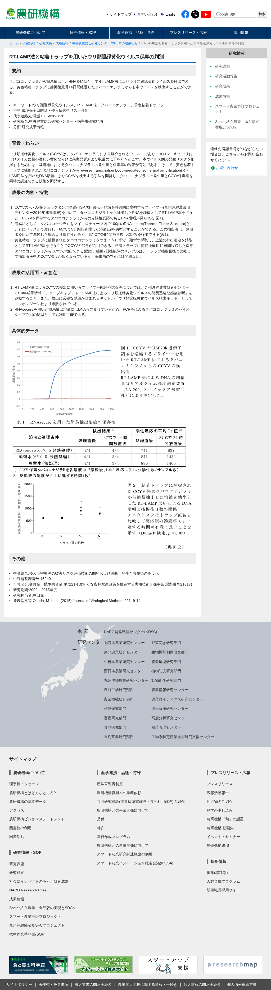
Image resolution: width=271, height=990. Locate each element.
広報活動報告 (218, 793)
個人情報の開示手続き (202, 984)
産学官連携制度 (110, 784)
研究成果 (45, 43)
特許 (100, 828)
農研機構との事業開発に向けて (123, 810)
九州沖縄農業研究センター (126, 680)
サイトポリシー (19, 984)
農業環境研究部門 (166, 662)
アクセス (16, 810)
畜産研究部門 (115, 718)
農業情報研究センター (169, 690)
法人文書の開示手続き (93, 984)
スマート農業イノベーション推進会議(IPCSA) (135, 863)
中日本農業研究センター (124, 662)
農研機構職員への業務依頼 (119, 793)
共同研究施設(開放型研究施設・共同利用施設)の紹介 (141, 801)
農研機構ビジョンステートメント (37, 819)
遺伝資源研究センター (169, 708)
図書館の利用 (20, 828)
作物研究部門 (115, 708)
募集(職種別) (217, 873)
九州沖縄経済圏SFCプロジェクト (37, 925)
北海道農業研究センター (124, 643)
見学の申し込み (220, 810)
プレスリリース (220, 784)
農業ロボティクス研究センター (177, 699)
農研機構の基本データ (27, 801)
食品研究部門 (115, 727)
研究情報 (28, 43)
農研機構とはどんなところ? (32, 793)
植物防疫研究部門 (166, 671)
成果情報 (62, 43)
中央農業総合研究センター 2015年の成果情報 (105, 43)
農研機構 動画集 (220, 828)
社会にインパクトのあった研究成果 (39, 881)
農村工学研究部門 (119, 690)
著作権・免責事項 (53, 984)
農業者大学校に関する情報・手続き (147, 984)
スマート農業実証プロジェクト (35, 916)
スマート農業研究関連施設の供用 (124, 854)
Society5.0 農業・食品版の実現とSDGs (42, 908)
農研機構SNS (218, 845)
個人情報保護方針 (242, 984)
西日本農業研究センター (124, 671)
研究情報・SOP (83, 32)
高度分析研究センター (169, 718)
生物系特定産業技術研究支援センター (182, 737)
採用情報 (240, 32)
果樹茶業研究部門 (119, 737)
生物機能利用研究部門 (169, 652)
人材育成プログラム (223, 881)
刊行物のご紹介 (220, 801)
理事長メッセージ (24, 784)
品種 (100, 819)
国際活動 (16, 837)
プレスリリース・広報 (188, 32)
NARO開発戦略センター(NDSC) (130, 632)
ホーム (14, 43)
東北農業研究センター (122, 652)
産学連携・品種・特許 (135, 32)
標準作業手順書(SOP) (27, 934)
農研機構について (30, 32)
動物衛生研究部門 (166, 680)
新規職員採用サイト (223, 890)
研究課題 (16, 864)
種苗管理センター (166, 727)
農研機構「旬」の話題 (225, 819)
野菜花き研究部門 (166, 643)
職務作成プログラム (113, 837)
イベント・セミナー (223, 837)
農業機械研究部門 (119, 699)
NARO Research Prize (28, 890)
